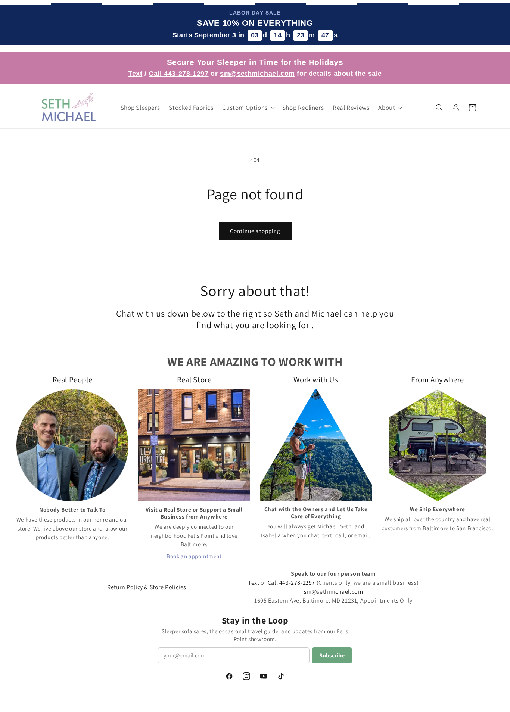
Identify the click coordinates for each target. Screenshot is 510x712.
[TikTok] (281, 676)
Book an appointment (194, 556)
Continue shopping (255, 230)
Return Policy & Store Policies (146, 587)
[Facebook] (229, 676)
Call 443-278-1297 (178, 73)
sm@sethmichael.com (333, 592)
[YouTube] (264, 676)
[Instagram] (246, 676)
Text (135, 73)
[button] (247, 107)
